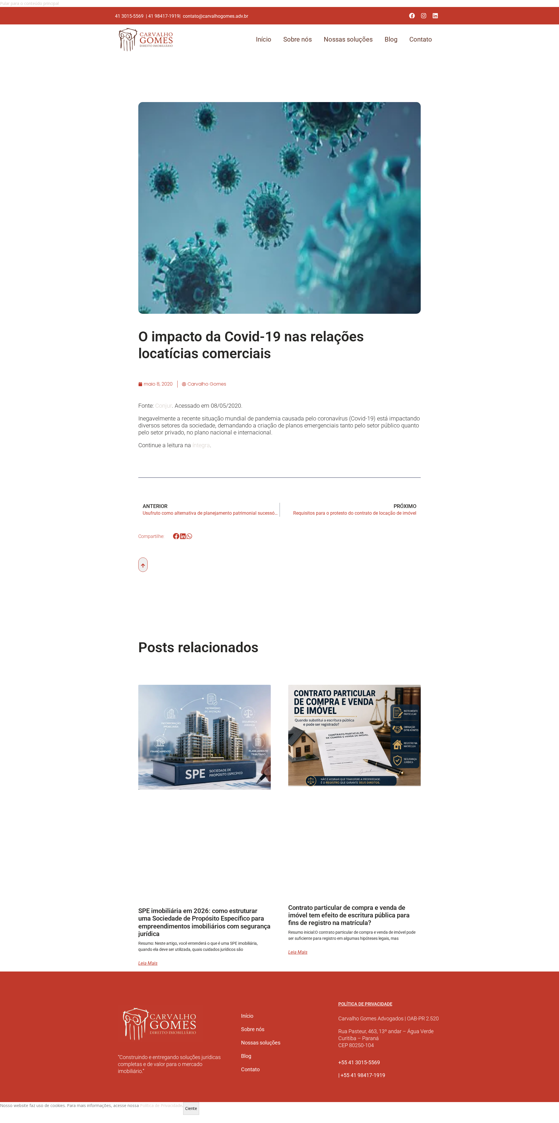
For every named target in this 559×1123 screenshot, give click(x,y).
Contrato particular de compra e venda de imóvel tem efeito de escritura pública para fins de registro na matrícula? (349, 915)
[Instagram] (423, 16)
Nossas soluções (348, 39)
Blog (391, 39)
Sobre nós (297, 39)
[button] (176, 536)
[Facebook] (412, 16)
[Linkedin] (435, 16)
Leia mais (148, 963)
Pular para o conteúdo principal (29, 3)
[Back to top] (143, 564)
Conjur (163, 405)
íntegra (200, 445)
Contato (420, 39)
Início (263, 39)
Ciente (191, 1108)
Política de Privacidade (161, 1105)
